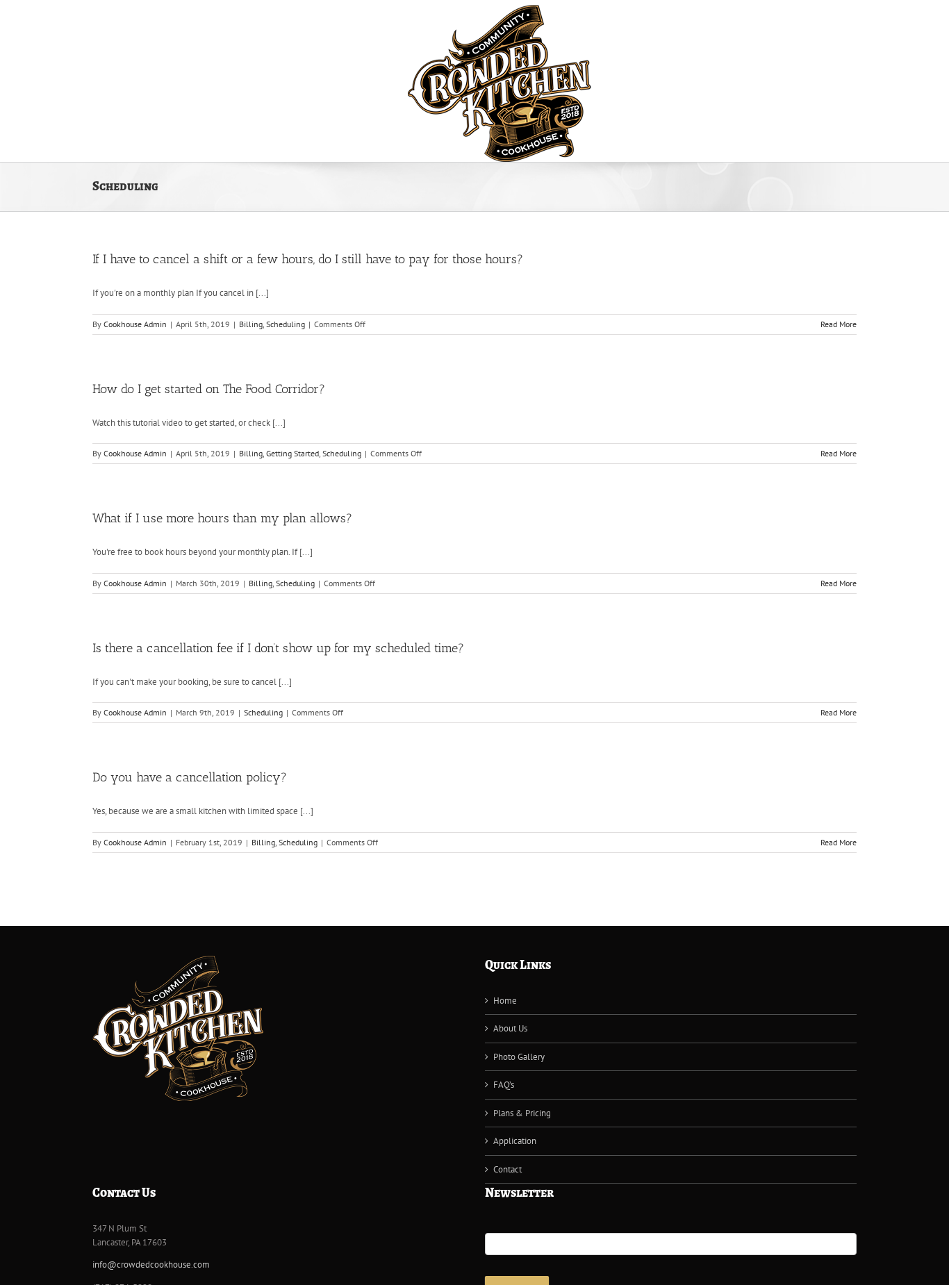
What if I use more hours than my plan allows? (222, 518)
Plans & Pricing (522, 1113)
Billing (251, 324)
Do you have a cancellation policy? (189, 777)
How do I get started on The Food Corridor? (208, 389)
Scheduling (285, 324)
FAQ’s (503, 1085)
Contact (507, 1169)
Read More (838, 324)
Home (505, 1000)
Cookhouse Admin (135, 324)
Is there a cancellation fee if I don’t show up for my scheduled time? (278, 648)
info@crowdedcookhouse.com (151, 1264)
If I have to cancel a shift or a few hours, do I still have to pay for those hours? (307, 259)
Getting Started (292, 453)
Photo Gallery (519, 1057)
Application (514, 1141)
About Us (510, 1028)
